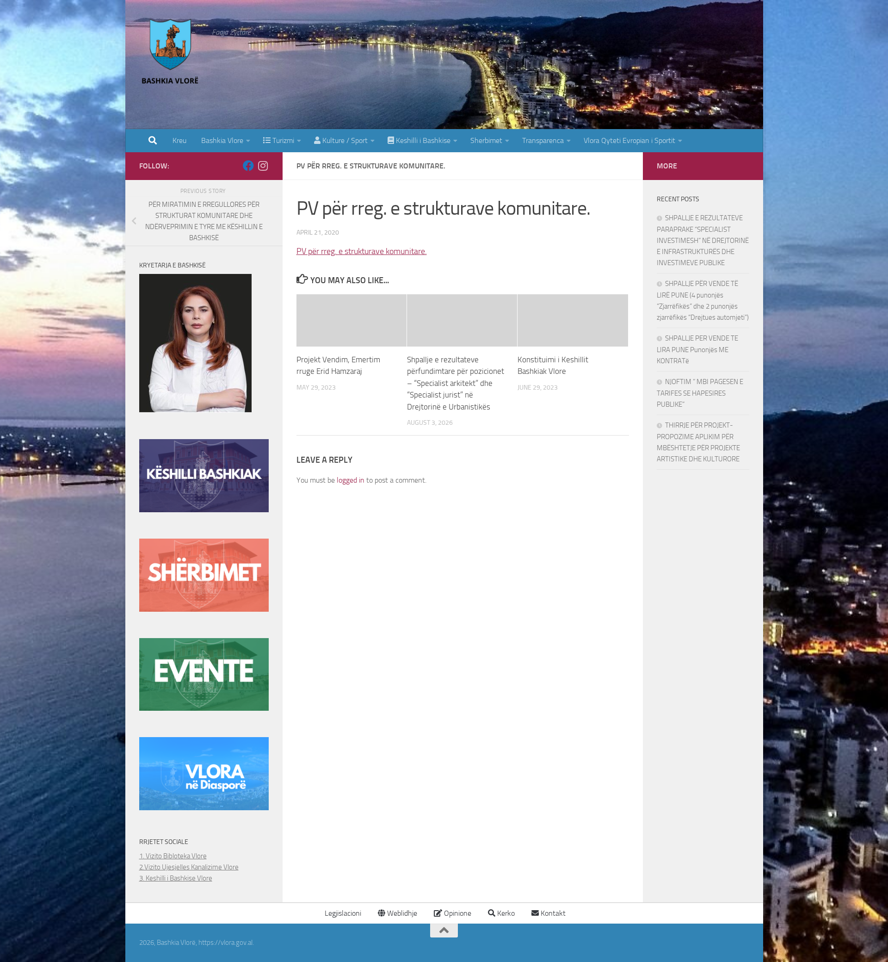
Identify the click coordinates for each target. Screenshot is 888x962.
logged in (350, 480)
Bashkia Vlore (221, 140)
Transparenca (543, 140)
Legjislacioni (342, 913)
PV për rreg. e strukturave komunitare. (361, 251)
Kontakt (552, 913)
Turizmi (282, 140)
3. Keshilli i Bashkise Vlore (175, 878)
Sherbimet (486, 140)
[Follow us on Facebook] (248, 165)
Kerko (505, 913)
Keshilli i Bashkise (422, 140)
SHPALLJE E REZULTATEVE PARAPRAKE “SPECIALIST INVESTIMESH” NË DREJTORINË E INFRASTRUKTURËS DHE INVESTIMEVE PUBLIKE (703, 240)
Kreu (179, 140)
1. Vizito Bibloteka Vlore (173, 856)
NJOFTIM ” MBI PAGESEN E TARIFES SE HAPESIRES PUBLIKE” (700, 393)
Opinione (456, 913)
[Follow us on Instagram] (263, 165)
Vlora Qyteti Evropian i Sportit (629, 140)
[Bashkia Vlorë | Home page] (171, 53)
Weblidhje (401, 913)
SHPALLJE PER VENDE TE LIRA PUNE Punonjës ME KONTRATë (697, 349)
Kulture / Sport (344, 140)
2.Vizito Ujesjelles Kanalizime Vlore (189, 867)
